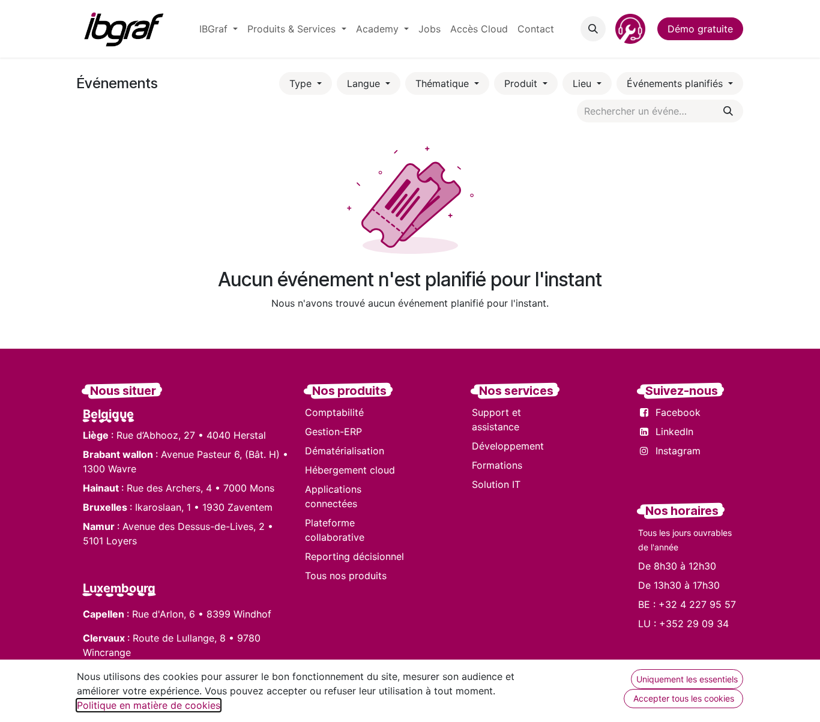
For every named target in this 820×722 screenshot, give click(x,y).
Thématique (443, 83)
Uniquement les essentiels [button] (687, 679)
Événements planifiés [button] (676, 83)
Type (302, 83)
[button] (593, 28)
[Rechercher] (728, 111)
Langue (365, 83)
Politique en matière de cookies (148, 705)
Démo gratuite (700, 29)
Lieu (583, 83)
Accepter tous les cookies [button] (683, 698)
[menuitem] (218, 29)
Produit (522, 83)
